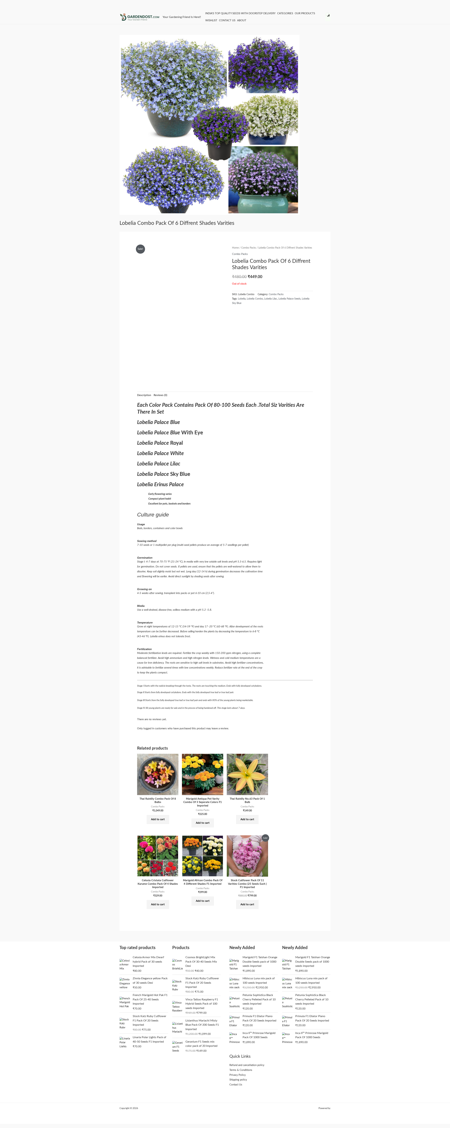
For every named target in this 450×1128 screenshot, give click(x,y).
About (241, 20)
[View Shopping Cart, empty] (327, 17)
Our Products (305, 13)
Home (235, 248)
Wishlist (211, 20)
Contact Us (227, 20)
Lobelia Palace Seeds (289, 299)
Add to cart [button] (158, 819)
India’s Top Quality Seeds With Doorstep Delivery (240, 13)
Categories (285, 13)
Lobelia (242, 299)
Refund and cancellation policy (246, 1065)
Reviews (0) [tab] (160, 395)
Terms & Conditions (240, 1070)
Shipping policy (238, 1079)
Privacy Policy (237, 1075)
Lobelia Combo (255, 299)
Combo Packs (248, 248)
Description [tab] (144, 395)
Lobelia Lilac (270, 299)
